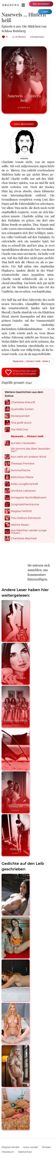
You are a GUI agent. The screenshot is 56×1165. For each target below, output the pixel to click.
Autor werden (30, 1147)
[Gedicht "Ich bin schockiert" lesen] (16, 957)
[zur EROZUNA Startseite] (10, 5)
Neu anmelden (41, 3)
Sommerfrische (20, 470)
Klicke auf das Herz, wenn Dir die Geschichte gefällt (25, 372)
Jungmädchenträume (25, 504)
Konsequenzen (20, 416)
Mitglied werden (10, 1147)
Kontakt (46, 1147)
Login (45, 11)
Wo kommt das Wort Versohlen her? (30, 449)
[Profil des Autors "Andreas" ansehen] (24, 130)
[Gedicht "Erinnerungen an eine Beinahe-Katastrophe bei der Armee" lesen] (16, 914)
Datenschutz (25, 1151)
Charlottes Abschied (24, 538)
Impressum (8, 1151)
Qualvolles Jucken (22, 409)
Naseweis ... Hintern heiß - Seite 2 (31, 361)
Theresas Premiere (22, 463)
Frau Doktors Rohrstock (26, 518)
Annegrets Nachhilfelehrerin (29, 497)
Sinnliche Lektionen (23, 490)
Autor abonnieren (24, 124)
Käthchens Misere (22, 477)
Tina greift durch (21, 422)
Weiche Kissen (20, 524)
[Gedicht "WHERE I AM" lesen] (16, 1043)
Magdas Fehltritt (21, 511)
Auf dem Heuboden (23, 443)
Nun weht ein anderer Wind (28, 456)
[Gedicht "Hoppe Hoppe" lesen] (16, 1085)
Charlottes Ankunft (23, 402)
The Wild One (19, 429)
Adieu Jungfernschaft (24, 484)
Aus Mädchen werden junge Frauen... (29, 531)
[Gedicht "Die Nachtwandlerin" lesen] (16, 1000)
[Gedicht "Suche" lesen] (16, 1128)
